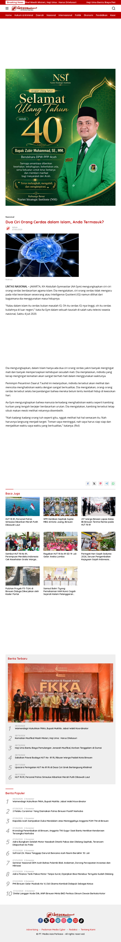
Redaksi (73, 929)
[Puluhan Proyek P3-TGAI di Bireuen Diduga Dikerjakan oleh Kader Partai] (23, 575)
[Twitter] (46, 920)
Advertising (32, 929)
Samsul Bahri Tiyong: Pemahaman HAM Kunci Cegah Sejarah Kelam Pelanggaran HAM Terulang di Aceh (59, 591)
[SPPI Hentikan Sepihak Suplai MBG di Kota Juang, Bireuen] (60, 506)
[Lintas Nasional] (24, 8)
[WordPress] (57, 920)
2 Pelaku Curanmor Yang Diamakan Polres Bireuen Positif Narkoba (48, 811)
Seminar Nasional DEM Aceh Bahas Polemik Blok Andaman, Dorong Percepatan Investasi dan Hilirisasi (61, 864)
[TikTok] (81, 920)
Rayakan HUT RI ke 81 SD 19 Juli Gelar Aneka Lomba (59, 555)
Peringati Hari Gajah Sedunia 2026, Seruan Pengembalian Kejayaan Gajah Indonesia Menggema (96, 556)
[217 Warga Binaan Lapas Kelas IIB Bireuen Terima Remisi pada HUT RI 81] (98, 506)
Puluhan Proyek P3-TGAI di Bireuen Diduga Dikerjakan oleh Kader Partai (22, 591)
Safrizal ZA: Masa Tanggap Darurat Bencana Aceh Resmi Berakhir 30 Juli (51, 853)
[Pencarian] (113, 8)
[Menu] (8, 8)
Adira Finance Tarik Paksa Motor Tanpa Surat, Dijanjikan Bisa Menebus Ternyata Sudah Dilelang (63, 874)
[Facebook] (40, 920)
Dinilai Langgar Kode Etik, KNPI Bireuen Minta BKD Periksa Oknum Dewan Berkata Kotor (59, 893)
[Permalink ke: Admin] (8, 228)
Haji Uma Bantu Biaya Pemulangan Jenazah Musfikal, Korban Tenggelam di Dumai (59, 747)
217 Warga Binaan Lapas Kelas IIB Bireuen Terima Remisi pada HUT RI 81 (97, 522)
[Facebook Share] (88, 483)
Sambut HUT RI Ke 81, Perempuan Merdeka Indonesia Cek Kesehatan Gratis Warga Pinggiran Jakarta (22, 556)
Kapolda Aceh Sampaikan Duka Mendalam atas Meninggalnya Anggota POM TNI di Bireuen (61, 820)
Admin (14, 227)
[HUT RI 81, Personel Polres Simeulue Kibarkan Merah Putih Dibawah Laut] (23, 506)
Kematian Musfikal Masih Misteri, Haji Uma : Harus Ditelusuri (46, 738)
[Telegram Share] (106, 483)
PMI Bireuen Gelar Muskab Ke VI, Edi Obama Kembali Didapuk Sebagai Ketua (53, 883)
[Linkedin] (69, 920)
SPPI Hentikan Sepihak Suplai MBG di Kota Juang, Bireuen (58, 520)
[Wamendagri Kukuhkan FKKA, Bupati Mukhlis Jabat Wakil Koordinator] (60, 692)
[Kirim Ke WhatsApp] (113, 483)
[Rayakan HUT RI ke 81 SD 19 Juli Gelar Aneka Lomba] (60, 541)
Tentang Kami (88, 929)
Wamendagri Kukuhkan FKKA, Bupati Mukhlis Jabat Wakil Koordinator (52, 728)
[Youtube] (75, 920)
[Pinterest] (52, 920)
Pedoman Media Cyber (54, 929)
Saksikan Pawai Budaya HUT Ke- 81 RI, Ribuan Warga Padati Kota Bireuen (53, 757)
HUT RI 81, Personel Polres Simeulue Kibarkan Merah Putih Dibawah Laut (22, 522)
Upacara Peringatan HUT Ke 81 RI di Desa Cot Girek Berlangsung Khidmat (53, 767)
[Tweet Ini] (94, 483)
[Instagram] (63, 920)
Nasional (10, 216)
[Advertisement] (60, 41)
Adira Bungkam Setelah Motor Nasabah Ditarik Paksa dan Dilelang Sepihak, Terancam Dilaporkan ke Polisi (58, 843)
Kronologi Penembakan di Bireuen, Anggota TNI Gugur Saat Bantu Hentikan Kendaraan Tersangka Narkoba (58, 832)
